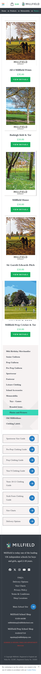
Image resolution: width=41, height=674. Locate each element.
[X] (15, 570)
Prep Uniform (12, 362)
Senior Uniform (13, 357)
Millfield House (20, 199)
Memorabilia (12, 396)
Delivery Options (13, 521)
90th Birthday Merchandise (18, 351)
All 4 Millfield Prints (20, 69)
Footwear (10, 379)
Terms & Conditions (21, 594)
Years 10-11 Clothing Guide (15, 483)
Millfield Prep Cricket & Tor (20, 324)
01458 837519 (20, 633)
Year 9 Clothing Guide (15, 471)
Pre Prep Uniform (14, 368)
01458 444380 (20, 619)
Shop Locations (20, 598)
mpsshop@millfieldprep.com (20, 637)
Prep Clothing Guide (14, 460)
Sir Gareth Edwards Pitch (20, 265)
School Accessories (14, 390)
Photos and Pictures (18, 412)
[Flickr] (29, 570)
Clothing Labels (13, 424)
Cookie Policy (31, 670)
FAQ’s (20, 577)
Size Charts (11, 510)
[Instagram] (19, 570)
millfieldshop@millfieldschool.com (20, 623)
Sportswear (11, 373)
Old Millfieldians (13, 418)
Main (20, 607)
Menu (3, 4)
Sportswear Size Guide (15, 438)
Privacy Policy (20, 590)
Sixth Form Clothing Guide (14, 498)
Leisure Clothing (13, 385)
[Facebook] (10, 570)
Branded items (16, 407)
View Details (20, 79)
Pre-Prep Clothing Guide (16, 449)
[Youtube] (24, 570)
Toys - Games (15, 401)
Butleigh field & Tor (20, 135)
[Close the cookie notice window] (38, 667)
